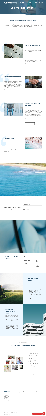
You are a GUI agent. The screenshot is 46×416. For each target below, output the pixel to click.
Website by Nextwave (7, 414)
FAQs (24, 396)
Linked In (37, 396)
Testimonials (31, 397)
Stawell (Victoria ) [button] (26, 209)
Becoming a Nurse (19, 396)
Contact (24, 397)
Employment (18, 397)
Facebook (37, 395)
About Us (31, 395)
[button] (30, 123)
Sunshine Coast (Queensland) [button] (28, 206)
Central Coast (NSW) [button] (27, 204)
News (30, 396)
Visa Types (24, 395)
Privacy (17, 412)
